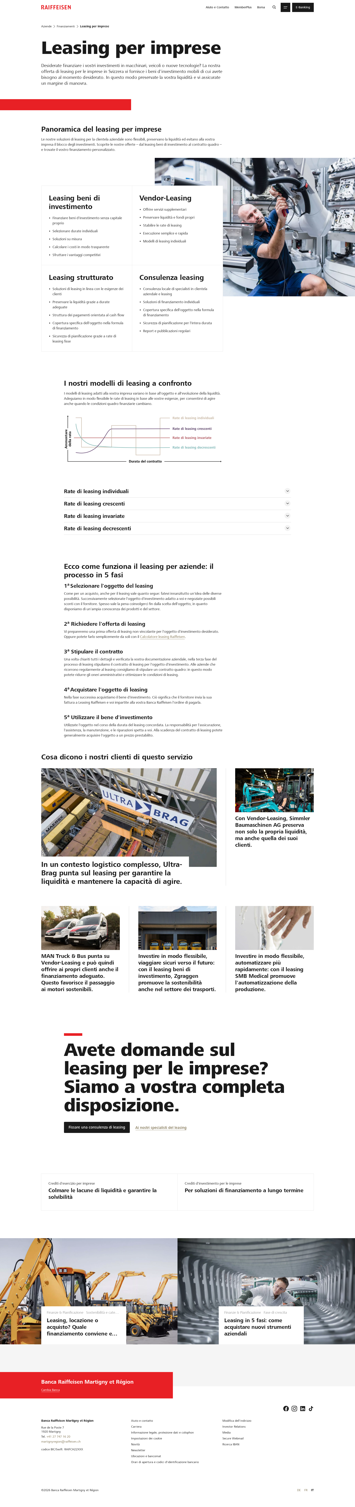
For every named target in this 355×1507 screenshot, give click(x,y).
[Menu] (285, 7)
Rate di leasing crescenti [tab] (94, 504)
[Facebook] (286, 1408)
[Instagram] (294, 1408)
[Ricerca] (274, 7)
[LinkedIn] (302, 1408)
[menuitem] (217, 7)
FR (305, 1490)
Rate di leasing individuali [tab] (96, 491)
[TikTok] (311, 1408)
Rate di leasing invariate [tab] (94, 516)
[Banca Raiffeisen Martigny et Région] (56, 7)
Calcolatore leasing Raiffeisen (162, 637)
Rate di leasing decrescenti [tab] (97, 528)
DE (299, 1490)
